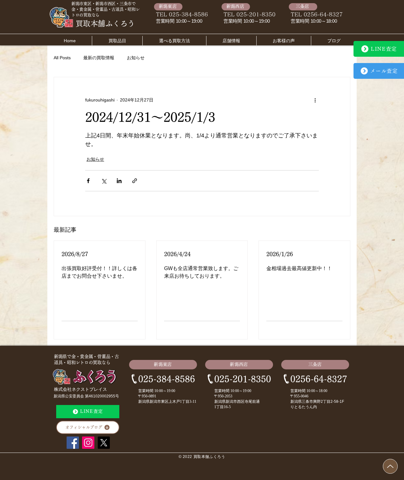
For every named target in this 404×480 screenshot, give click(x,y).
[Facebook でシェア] (88, 181)
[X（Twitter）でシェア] (104, 181)
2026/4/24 (177, 254)
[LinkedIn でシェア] (119, 181)
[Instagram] (88, 443)
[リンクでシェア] (135, 181)
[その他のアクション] (315, 100)
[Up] (390, 466)
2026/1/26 (279, 254)
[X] (104, 443)
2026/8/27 (75, 254)
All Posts (62, 57)
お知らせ (136, 57)
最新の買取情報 (98, 57)
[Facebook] (73, 443)
